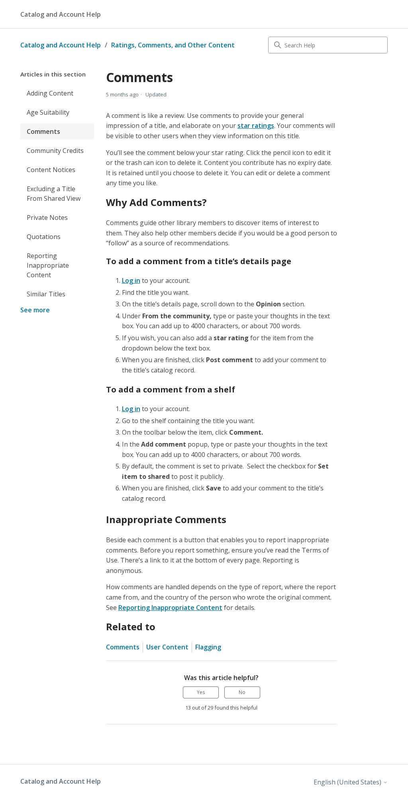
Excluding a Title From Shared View (53, 193)
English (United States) (348, 782)
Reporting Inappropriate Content (48, 265)
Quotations (44, 236)
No (242, 692)
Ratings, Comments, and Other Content (173, 45)
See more (35, 310)
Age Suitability (48, 112)
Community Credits (55, 150)
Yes (201, 692)
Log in (131, 280)
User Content (167, 647)
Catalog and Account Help (60, 45)
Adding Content (50, 93)
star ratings (255, 125)
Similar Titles (46, 294)
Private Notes (47, 217)
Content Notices (51, 169)
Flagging (208, 647)
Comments (43, 131)
